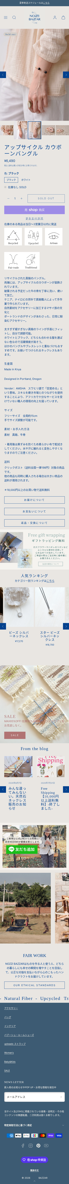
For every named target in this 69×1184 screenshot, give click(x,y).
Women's (9, 1052)
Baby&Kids (10, 1061)
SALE (15, 735)
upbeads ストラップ (15, 1044)
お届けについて (34, 499)
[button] (5, 17)
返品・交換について (34, 522)
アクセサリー (11, 1008)
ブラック (11, 179)
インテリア (10, 1026)
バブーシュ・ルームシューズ (19, 1035)
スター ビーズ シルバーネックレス (19, 636)
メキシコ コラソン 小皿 (50, 634)
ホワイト (25, 179)
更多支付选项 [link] (35, 218)
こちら (46, 3)
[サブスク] (61, 1097)
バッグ (7, 1017)
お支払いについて (34, 511)
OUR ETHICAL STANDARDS (34, 985)
